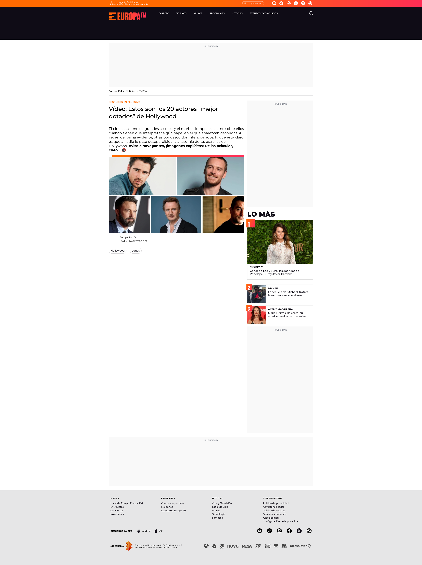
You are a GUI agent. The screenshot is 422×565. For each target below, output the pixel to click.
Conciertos (116, 510)
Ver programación (253, 3)
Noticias (131, 91)
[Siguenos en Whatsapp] (310, 3)
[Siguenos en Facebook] (296, 3)
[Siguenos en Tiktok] (281, 3)
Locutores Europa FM (173, 510)
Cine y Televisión (222, 503)
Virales (216, 510)
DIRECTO (164, 13)
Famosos (217, 517)
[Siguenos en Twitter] (303, 3)
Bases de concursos (274, 514)
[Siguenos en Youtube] (274, 3)
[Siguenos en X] (299, 532)
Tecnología (218, 514)
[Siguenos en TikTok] (269, 532)
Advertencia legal (273, 506)
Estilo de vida (220, 506)
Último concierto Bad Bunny (124, 2)
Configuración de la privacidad (281, 521)
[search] (311, 13)
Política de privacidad (276, 503)
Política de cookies (274, 510)
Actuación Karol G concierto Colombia (129, 4)
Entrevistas (117, 506)
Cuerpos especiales (172, 503)
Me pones (167, 506)
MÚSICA (198, 13)
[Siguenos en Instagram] (289, 3)
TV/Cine (143, 91)
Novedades (117, 514)
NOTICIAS (237, 13)
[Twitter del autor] (135, 237)
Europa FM (115, 91)
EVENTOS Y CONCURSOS (264, 13)
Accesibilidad (271, 517)
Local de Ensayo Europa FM (126, 503)
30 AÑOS (181, 13)
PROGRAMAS (217, 13)
